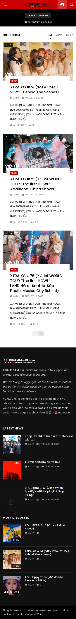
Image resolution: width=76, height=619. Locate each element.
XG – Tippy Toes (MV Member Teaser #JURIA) (45, 578)
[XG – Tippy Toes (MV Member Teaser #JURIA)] (12, 585)
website (43, 408)
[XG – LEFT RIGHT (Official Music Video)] (12, 533)
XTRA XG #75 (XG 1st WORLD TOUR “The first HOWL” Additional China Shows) (36, 184)
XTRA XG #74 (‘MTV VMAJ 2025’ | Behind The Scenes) (34, 90)
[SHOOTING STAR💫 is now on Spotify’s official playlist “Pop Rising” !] (12, 496)
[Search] (71, 4)
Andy (16, 97)
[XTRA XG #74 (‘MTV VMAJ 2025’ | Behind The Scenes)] (12, 559)
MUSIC (14, 81)
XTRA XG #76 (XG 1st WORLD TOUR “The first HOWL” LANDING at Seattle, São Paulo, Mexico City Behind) (36, 283)
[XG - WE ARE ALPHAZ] (38, 4)
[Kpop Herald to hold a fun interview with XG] (12, 444)
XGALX (39, 614)
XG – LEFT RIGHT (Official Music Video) (45, 527)
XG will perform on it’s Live (38, 22)
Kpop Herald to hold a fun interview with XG (49, 437)
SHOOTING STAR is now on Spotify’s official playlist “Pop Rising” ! (44, 491)
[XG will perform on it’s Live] (12, 470)
